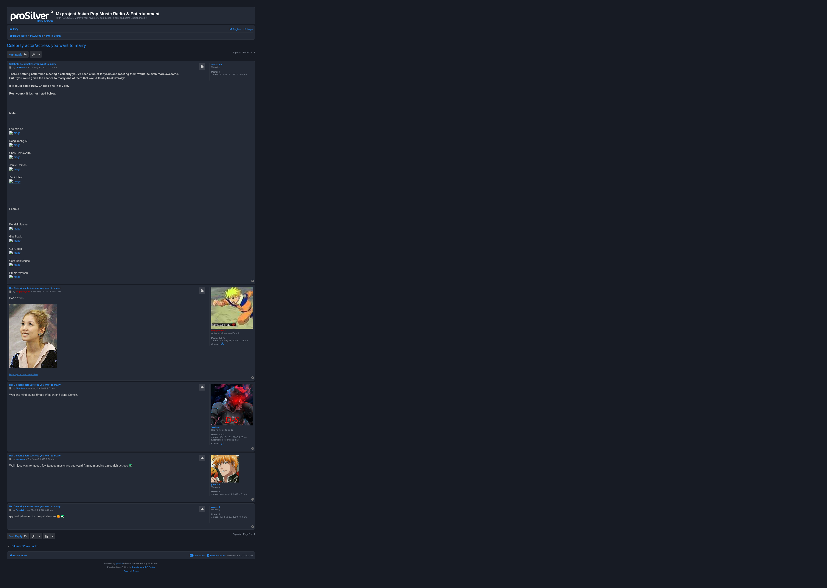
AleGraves (216, 64)
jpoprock (216, 484)
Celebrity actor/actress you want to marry (46, 45)
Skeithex (216, 427)
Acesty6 (215, 507)
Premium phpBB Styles (143, 567)
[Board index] (32, 15)
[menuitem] (13, 29)
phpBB (119, 563)
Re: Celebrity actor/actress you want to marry (35, 288)
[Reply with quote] (202, 66)
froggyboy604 (218, 330)
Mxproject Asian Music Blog (23, 374)
